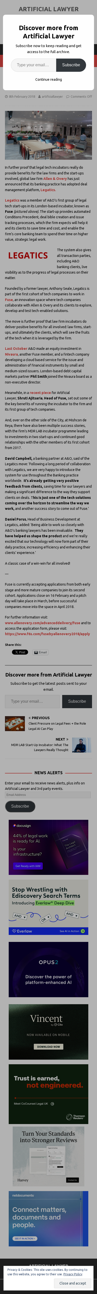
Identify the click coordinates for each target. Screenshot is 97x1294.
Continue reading (48, 79)
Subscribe (71, 65)
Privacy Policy (72, 1274)
